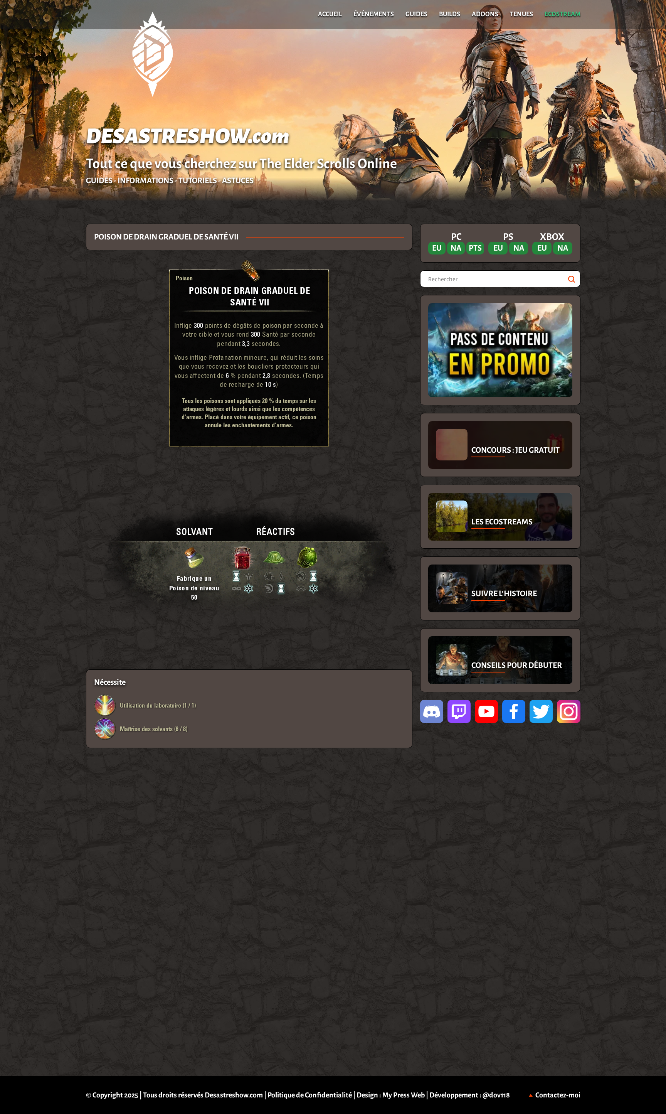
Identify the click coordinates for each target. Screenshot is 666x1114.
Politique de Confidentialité (309, 1095)
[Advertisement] (43, 339)
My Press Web (403, 1095)
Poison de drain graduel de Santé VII (250, 296)
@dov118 (496, 1095)
